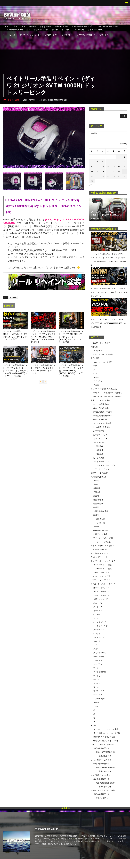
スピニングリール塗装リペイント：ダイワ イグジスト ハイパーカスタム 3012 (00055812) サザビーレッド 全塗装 (43, 336)
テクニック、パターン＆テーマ (103, 584)
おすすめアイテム (100, 434)
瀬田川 (96, 515)
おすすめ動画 (98, 442)
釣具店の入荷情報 (100, 419)
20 (108, 171)
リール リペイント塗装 (102, 564)
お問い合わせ (78, 29)
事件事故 (99, 446)
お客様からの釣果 (100, 534)
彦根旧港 (96, 488)
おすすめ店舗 (98, 457)
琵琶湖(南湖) (98, 503)
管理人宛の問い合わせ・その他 (105, 740)
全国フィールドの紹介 (99, 473)
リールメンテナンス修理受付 (102, 744)
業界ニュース (19, 26)
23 (124, 171)
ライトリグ (97, 675)
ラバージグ (97, 695)
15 (119, 166)
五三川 (96, 480)
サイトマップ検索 (95, 29)
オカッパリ (97, 603)
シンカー (96, 683)
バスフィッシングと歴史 (100, 580)
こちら (18, 236)
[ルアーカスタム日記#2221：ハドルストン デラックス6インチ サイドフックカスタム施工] (15, 320)
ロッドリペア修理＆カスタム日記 (104, 389)
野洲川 (96, 507)
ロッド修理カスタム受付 (100, 775)
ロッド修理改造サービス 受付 (17, 29)
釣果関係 (32, 26)
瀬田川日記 (100, 519)
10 (92, 166)
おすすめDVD (98, 431)
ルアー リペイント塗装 (102, 568)
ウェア (96, 618)
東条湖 (96, 526)
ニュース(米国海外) (101, 408)
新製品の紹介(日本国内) (102, 412)
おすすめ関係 (45, 26)
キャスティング (99, 622)
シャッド (96, 633)
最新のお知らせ (61, 26)
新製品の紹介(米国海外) (102, 415)
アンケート (97, 350)
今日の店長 (95, 358)
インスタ (65, 29)
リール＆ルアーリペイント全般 (105, 729)
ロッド (96, 706)
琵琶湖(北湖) (98, 499)
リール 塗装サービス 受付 (83, 26)
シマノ (96, 373)
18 (97, 171)
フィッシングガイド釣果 (103, 538)
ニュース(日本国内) (101, 404)
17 (92, 171)
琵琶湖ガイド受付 (41, 29)
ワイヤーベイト (99, 691)
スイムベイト (98, 637)
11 (97, 166)
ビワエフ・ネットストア (100, 343)
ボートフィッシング (101, 595)
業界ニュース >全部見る (100, 400)
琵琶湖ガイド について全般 (104, 737)
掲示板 (55, 29)
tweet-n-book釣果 (100, 530)
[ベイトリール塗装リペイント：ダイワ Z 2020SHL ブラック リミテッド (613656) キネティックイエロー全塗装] (71, 320)
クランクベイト (99, 630)
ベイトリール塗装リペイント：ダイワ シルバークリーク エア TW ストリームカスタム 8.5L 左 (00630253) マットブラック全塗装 (15, 370)
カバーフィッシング (101, 587)
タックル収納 (98, 656)
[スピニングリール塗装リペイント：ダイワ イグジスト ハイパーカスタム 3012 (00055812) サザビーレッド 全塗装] (43, 320)
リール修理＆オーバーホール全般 (106, 733)
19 (103, 171)
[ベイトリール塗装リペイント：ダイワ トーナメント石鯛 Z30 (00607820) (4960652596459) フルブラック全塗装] (71, 354)
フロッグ (96, 641)
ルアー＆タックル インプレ (104, 465)
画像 (11, 226)
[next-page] (45, 381)
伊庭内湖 (96, 492)
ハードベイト (98, 607)
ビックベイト (98, 610)
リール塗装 (13, 297)
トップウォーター (100, 664)
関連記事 (8, 305)
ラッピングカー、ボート (100, 557)
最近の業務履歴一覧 (101, 748)
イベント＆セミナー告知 (103, 354)
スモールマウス (99, 652)
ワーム (96, 687)
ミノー (96, 645)
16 (124, 166)
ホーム (7, 26)
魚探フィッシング (100, 599)
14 (114, 166)
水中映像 (99, 450)
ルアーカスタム (99, 698)
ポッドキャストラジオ (99, 553)
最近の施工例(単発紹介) (105, 752)
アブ (95, 366)
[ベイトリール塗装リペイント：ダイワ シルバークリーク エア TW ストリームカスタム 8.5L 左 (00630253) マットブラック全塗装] (15, 354)
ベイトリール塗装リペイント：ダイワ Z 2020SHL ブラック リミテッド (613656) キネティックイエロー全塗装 (71, 336)
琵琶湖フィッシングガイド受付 (103, 790)
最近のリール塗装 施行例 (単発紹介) (107, 396)
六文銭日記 (100, 522)
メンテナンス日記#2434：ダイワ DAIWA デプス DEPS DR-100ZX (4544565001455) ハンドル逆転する (108, 323)
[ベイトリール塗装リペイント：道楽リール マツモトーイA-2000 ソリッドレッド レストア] (43, 354)
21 (114, 171)
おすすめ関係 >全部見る (100, 427)
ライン (96, 679)
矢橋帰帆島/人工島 (100, 511)
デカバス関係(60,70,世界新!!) (102, 545)
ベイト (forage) (99, 672)
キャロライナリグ (100, 626)
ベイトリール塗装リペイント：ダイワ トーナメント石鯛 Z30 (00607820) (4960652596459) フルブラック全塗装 (71, 370)
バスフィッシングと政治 (100, 576)
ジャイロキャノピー (101, 572)
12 (103, 166)
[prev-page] (41, 381)
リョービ (96, 377)
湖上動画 (99, 454)
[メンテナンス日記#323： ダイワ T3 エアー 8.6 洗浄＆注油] (108, 209)
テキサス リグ (98, 660)
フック (96, 668)
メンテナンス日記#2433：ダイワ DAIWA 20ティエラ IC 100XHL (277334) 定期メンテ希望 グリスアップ (109, 292)
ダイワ (96, 369)
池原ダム (96, 484)
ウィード (96, 614)
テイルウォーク (99, 381)
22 (119, 171)
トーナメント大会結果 (102, 423)
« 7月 (91, 185)
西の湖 (96, 496)
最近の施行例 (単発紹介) (105, 767)
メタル (96, 649)
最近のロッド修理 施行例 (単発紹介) (107, 392)
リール (96, 702)
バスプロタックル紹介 (99, 549)
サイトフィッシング (101, 591)
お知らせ (94, 346)
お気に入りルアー (100, 438)
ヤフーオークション (101, 469)
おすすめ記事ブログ (101, 461)
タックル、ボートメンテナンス (17, 35)
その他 (96, 385)
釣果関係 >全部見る (98, 477)
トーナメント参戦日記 (102, 542)
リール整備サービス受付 (107, 26)
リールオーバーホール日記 (101, 362)
